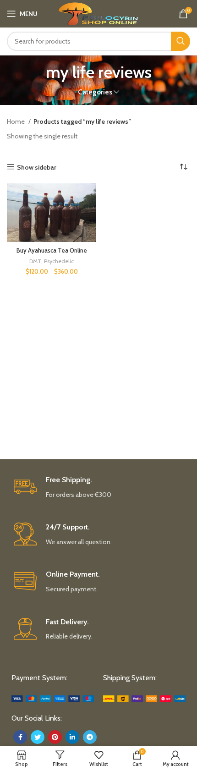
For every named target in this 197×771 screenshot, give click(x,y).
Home (16, 121)
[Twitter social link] (37, 737)
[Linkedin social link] (72, 737)
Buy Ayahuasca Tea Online (51, 250)
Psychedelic (59, 261)
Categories (95, 91)
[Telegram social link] (90, 737)
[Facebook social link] (20, 737)
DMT (35, 261)
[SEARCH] (180, 41)
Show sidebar (36, 167)
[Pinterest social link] (55, 737)
